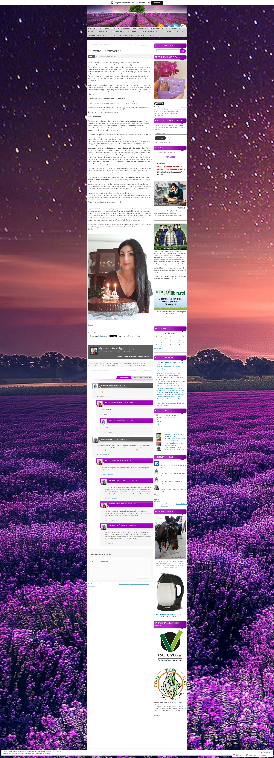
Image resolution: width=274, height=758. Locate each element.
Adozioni (116, 28)
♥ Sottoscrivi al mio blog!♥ (168, 120)
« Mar (156, 348)
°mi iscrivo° (160, 138)
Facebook (167, 25)
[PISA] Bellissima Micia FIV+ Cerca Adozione (170, 386)
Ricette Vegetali (173, 28)
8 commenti (142, 365)
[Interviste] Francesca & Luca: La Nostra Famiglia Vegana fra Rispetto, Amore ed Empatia (168, 369)
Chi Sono (92, 28)
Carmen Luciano (111, 56)
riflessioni (108, 365)
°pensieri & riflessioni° (112, 363)
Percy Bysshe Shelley (173, 32)
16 (170, 342)
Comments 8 (124, 377)
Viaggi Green (130, 32)
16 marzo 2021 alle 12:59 (129, 480)
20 (156, 344)
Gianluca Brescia (106, 439)
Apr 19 (91, 56)
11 (179, 340)
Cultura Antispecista (150, 32)
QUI (177, 278)
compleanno (92, 365)
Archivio (140, 35)
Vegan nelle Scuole (97, 35)
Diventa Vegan (129, 28)
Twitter (175, 25)
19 (183, 342)
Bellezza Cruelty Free (98, 32)
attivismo (104, 28)
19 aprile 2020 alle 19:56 (125, 420)
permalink (128, 365)
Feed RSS (160, 25)
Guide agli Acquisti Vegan (151, 28)
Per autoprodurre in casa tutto (167, 614)
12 (183, 340)
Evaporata (104, 385)
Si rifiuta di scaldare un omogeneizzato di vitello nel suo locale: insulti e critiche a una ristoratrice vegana (170, 403)
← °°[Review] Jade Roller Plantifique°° (99, 44)
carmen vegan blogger (138, 363)
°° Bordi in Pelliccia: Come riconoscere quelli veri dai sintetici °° (175, 449)
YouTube (182, 25)
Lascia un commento (142, 377)
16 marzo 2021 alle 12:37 (121, 439)
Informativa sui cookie (43, 753)
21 (161, 344)
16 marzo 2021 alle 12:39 (125, 460)
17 (174, 342)
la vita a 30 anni (100, 365)
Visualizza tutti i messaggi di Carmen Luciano (134, 356)
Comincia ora (157, 2)
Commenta (143, 577)
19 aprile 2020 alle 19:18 (125, 402)
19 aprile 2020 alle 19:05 (117, 385)
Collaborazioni (126, 35)
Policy (113, 35)
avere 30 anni (127, 363)
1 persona (106, 454)
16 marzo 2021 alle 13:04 (129, 503)
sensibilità (115, 365)
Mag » (161, 348)
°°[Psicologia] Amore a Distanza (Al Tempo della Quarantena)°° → (140, 44)
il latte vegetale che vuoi (164, 616)
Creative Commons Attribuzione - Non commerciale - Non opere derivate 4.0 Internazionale (166, 113)
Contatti (152, 35)
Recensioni (117, 32)
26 (183, 344)
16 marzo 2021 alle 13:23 (129, 525)
